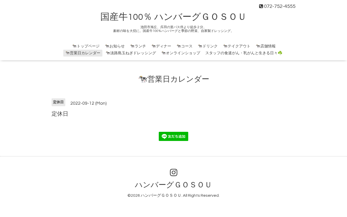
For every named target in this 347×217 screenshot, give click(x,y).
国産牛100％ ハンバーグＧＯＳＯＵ (173, 17)
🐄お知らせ (115, 46)
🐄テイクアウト (236, 46)
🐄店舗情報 (266, 46)
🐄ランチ (138, 46)
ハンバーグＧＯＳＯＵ (173, 185)
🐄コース (184, 46)
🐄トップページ (86, 46)
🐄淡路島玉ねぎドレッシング (130, 53)
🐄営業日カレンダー (82, 53)
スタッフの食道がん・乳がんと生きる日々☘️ (243, 53)
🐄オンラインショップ (180, 53)
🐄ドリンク (208, 46)
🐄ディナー (161, 46)
